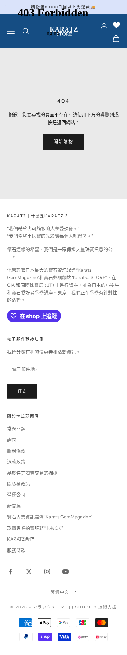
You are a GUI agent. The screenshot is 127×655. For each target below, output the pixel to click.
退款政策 (16, 461)
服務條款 (16, 451)
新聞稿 (14, 506)
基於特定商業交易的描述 (32, 473)
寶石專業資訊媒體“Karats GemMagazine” (49, 517)
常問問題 (16, 428)
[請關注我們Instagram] (47, 571)
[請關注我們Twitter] (28, 571)
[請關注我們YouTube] (65, 571)
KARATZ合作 (20, 539)
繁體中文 (60, 592)
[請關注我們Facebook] (10, 571)
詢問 (11, 439)
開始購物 (64, 141)
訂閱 (22, 391)
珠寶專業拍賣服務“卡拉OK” (35, 528)
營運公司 (16, 494)
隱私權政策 (18, 484)
